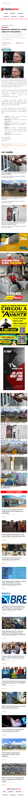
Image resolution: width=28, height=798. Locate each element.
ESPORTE (6, 16)
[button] (2, 50)
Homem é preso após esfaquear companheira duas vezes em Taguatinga (14, 471)
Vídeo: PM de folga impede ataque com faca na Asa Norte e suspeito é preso (13, 223)
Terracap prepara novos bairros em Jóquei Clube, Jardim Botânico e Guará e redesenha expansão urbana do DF (14, 583)
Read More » (4, 516)
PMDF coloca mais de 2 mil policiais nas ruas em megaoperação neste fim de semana (13, 779)
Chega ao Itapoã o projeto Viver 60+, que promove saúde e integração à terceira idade (13, 657)
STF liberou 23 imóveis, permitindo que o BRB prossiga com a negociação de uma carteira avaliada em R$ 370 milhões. (13, 607)
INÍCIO (6, 13)
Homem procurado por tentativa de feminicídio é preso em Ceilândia (11, 407)
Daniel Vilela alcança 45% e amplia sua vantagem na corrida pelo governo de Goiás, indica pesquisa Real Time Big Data (13, 632)
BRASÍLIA (13, 13)
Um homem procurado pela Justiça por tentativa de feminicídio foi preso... (13, 177)
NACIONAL (14, 16)
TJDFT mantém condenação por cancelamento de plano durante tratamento (11, 754)
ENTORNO (20, 13)
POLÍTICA (21, 16)
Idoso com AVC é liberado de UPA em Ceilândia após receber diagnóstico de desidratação (12, 511)
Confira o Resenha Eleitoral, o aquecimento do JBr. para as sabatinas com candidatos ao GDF (14, 682)
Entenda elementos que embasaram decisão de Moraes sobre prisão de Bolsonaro (14, 145)
